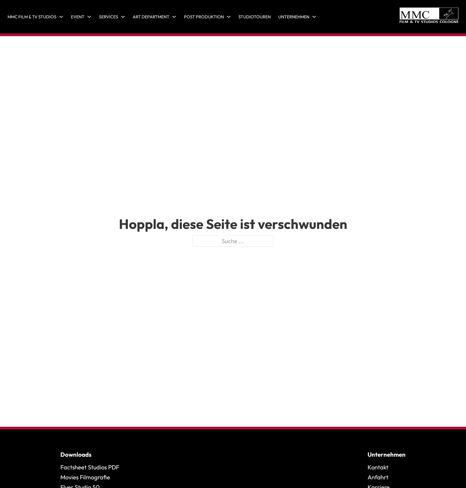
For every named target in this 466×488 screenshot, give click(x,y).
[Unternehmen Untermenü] (314, 17)
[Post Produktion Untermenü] (229, 17)
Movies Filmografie (85, 477)
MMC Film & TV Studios (32, 16)
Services (108, 16)
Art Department (151, 16)
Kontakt (378, 467)
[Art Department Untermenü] (174, 17)
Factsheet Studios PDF (89, 467)
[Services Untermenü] (123, 17)
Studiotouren (254, 16)
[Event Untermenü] (89, 17)
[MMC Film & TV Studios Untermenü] (61, 17)
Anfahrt (378, 477)
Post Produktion (204, 16)
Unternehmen (293, 16)
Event (77, 16)
